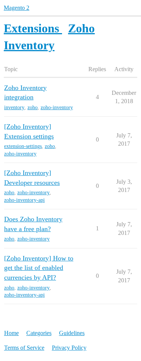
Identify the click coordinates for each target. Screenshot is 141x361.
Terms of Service (24, 347)
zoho (32, 107)
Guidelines (72, 333)
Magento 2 (16, 8)
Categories (39, 333)
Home (11, 333)
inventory (14, 107)
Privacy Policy (69, 347)
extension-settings (23, 146)
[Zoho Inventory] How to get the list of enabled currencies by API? (38, 267)
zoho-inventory (57, 107)
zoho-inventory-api (24, 200)
